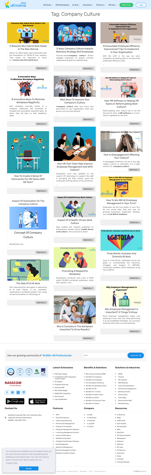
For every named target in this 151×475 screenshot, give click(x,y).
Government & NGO (125, 400)
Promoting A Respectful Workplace (75, 272)
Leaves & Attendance (63, 435)
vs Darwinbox (91, 418)
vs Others (90, 426)
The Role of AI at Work (28, 283)
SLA (91, 471)
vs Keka (89, 415)
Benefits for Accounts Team (95, 400)
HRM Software (123, 383)
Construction (122, 394)
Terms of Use (61, 471)
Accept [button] (29, 468)
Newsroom (120, 453)
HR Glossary (121, 450)
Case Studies (121, 423)
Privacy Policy (73, 471)
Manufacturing (123, 403)
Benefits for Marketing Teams (96, 386)
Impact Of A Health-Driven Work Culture (74, 222)
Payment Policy (100, 471)
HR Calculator (122, 426)
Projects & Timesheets (64, 426)
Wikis (118, 429)
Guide (119, 456)
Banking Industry (124, 392)
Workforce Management (64, 447)
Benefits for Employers (94, 377)
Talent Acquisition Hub (64, 420)
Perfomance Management (127, 389)
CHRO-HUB (121, 420)
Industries (87, 5)
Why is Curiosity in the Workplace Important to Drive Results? (75, 328)
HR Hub (111, 5)
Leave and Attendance (126, 386)
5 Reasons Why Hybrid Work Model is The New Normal (28, 47)
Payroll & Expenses (62, 418)
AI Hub (75, 5)
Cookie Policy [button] (12, 463)
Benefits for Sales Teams (94, 394)
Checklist (120, 459)
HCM (57, 415)
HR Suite (47, 5)
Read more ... (41, 68)
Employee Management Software (67, 429)
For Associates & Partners (95, 383)
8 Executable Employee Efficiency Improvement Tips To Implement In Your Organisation (121, 49)
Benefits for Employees (94, 380)
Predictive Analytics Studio (65, 453)
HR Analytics (122, 380)
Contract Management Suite (66, 450)
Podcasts (120, 441)
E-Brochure (121, 415)
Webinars (120, 444)
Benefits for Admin (92, 397)
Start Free (126, 5)
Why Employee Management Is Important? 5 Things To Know (121, 311)
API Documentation (124, 435)
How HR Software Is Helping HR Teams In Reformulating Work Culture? (121, 103)
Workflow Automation (63, 438)
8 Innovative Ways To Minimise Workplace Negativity (28, 101)
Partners (100, 5)
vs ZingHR (90, 423)
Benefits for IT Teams (93, 392)
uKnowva (142, 471)
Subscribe (134, 355)
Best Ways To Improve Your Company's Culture (74, 101)
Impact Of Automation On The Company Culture (28, 202)
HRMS (120, 374)
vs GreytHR (91, 420)
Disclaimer (83, 471)
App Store (120, 432)
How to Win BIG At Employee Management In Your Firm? (121, 202)
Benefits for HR (91, 389)
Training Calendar (123, 462)
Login (141, 5)
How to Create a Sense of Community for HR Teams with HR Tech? (28, 179)
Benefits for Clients (92, 403)
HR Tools (120, 447)
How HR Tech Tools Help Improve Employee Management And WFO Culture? (75, 166)
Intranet (121, 377)
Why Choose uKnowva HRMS (96, 374)
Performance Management (65, 423)
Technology (122, 397)
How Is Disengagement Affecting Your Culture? (121, 156)
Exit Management (62, 444)
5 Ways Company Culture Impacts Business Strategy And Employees (74, 50)
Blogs (119, 418)
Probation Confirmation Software (67, 441)
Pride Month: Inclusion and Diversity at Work (121, 255)
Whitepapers (121, 438)
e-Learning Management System (67, 432)
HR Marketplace (62, 5)
